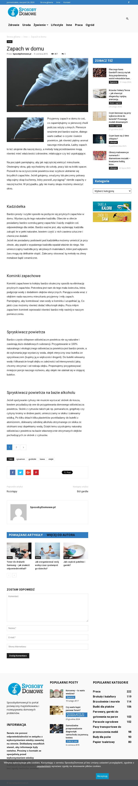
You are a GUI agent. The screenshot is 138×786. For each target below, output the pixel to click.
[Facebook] (128, 2)
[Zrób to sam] (112, 221)
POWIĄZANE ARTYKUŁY (26, 535)
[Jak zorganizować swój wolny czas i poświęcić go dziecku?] (47, 551)
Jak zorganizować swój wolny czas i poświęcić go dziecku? (47, 565)
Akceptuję (102, 776)
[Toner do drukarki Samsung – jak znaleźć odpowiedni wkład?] (19, 551)
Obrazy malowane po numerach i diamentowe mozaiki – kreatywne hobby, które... (119, 158)
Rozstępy (12, 491)
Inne (58, 2)
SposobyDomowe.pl (22, 53)
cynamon (20, 459)
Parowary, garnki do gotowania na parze (75, 715)
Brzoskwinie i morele (106, 701)
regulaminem (44, 766)
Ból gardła (82, 491)
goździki (32, 459)
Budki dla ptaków (103, 706)
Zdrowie (13, 25)
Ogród (90, 25)
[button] (127, 19)
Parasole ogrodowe (105, 721)
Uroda (26, 25)
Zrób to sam (72, 741)
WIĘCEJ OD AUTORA (61, 535)
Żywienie (40, 25)
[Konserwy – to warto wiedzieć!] (56, 693)
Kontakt (66, 2)
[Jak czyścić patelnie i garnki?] (75, 551)
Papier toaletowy (104, 742)
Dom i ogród (115, 103)
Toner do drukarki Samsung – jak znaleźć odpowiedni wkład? (18, 565)
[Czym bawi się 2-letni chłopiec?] (99, 139)
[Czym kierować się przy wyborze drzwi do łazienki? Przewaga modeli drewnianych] (99, 116)
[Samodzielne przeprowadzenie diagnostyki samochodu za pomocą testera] (56, 728)
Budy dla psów (102, 737)
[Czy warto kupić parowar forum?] (56, 710)
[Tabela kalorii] (112, 210)
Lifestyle (57, 25)
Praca (79, 25)
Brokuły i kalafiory (104, 696)
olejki (50, 459)
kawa (42, 459)
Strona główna (46, 2)
